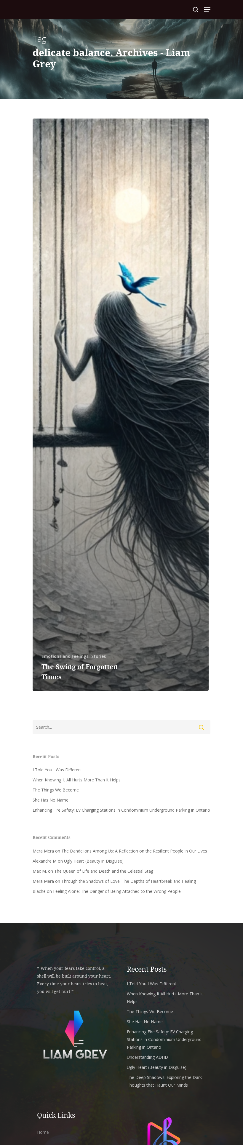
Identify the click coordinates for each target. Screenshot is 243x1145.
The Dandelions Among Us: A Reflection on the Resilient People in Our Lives (134, 851)
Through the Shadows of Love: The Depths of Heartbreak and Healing (128, 881)
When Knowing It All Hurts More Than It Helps (77, 780)
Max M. (40, 871)
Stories (98, 656)
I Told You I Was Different (57, 770)
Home (43, 1132)
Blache (39, 891)
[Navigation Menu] (207, 9)
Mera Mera (43, 851)
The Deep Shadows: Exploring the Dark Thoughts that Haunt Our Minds (164, 1081)
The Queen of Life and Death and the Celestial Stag (103, 871)
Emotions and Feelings (64, 656)
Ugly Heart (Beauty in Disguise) (94, 861)
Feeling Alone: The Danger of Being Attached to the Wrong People (117, 891)
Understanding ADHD (147, 1057)
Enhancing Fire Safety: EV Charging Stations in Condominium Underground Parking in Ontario (121, 810)
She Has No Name (50, 800)
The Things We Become (56, 790)
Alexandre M (45, 861)
